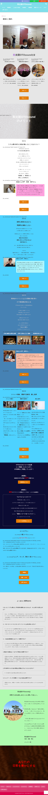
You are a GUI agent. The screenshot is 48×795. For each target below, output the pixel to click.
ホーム (3, 7)
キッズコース (24, 786)
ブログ (45, 7)
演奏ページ (37, 786)
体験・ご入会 (24, 577)
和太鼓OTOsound (24, 4)
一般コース (24, 90)
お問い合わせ (43, 1)
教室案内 (9, 7)
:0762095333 (25, 1)
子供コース (24, 98)
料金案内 (24, 7)
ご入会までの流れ (16, 7)
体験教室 (30, 7)
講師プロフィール (37, 7)
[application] (24, 37)
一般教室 (24, 572)
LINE (34, 1)
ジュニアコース (16, 786)
